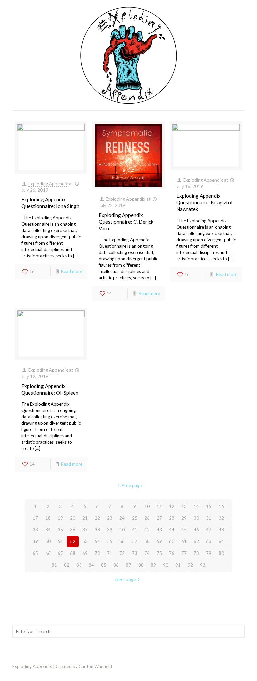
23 (109, 518)
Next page (125, 579)
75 (159, 553)
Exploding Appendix (48, 183)
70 (97, 553)
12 (171, 506)
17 (35, 518)
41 (134, 529)
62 (196, 541)
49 (35, 541)
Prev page (131, 485)
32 (221, 518)
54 (97, 541)
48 (221, 529)
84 (91, 565)
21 (85, 518)
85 (103, 565)
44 (171, 529)
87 (128, 565)
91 (178, 565)
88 (141, 565)
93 (202, 565)
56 (122, 541)
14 (196, 506)
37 (85, 529)
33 (35, 529)
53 (85, 541)
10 (147, 506)
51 (60, 541)
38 (97, 529)
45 (184, 529)
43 (159, 529)
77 (184, 553)
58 (147, 541)
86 (116, 565)
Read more (71, 271)
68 (72, 553)
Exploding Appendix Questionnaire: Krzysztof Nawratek (204, 202)
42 (147, 529)
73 (134, 553)
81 (54, 565)
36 (72, 529)
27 (159, 518)
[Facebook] (234, 666)
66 (48, 553)
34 (48, 529)
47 (208, 529)
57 (134, 541)
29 (184, 518)
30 (196, 518)
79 (208, 553)
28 (171, 518)
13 (184, 506)
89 (153, 565)
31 (208, 518)
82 (66, 565)
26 (147, 518)
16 (221, 506)
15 (208, 506)
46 (196, 529)
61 (184, 541)
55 (109, 541)
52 (72, 541)
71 (109, 553)
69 (85, 553)
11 (159, 506)
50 (48, 541)
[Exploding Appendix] (128, 55)
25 (134, 518)
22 (97, 518)
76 (171, 553)
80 (221, 553)
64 (221, 541)
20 (72, 518)
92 (190, 565)
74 (147, 553)
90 (165, 565)
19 (60, 518)
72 (122, 553)
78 (196, 553)
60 (171, 541)
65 (35, 553)
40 (122, 529)
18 (48, 518)
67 (60, 553)
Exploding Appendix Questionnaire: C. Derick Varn (126, 221)
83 (79, 565)
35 (60, 529)
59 (159, 541)
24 (122, 518)
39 (109, 529)
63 (208, 541)
